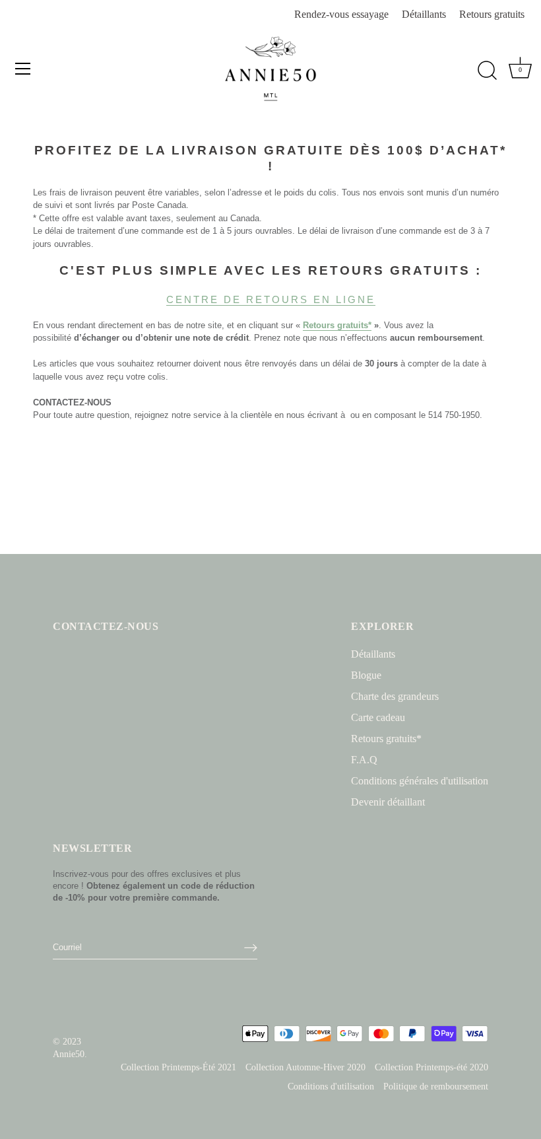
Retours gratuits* (386, 738)
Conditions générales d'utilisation (419, 780)
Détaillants (424, 14)
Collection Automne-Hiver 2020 (305, 1067)
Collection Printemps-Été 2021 (178, 1067)
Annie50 (68, 1054)
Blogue (366, 675)
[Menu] (23, 68)
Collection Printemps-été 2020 (431, 1067)
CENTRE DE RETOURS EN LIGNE (270, 299)
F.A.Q (364, 759)
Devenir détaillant (388, 802)
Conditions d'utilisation (331, 1086)
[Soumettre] (250, 947)
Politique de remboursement (435, 1086)
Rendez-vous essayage (341, 14)
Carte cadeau (378, 717)
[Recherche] (486, 70)
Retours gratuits (492, 14)
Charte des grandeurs (395, 696)
